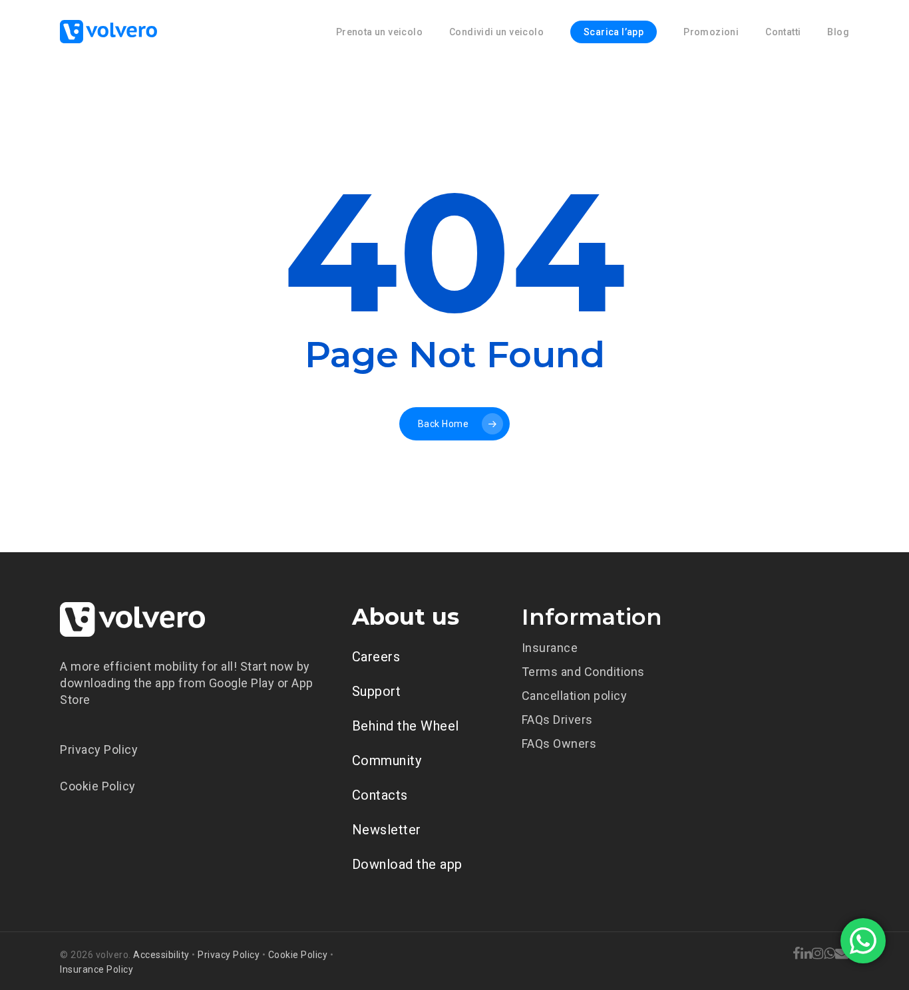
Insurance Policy (96, 969)
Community (387, 760)
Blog (838, 32)
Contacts (380, 795)
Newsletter (386, 830)
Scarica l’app (613, 32)
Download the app (407, 864)
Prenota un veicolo (379, 32)
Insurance (550, 648)
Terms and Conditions (583, 672)
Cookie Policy (98, 786)
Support (376, 691)
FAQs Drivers (557, 720)
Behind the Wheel (405, 726)
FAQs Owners (559, 743)
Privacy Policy (99, 749)
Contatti (783, 32)
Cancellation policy (575, 696)
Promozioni (711, 32)
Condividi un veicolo (496, 32)
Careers (376, 657)
